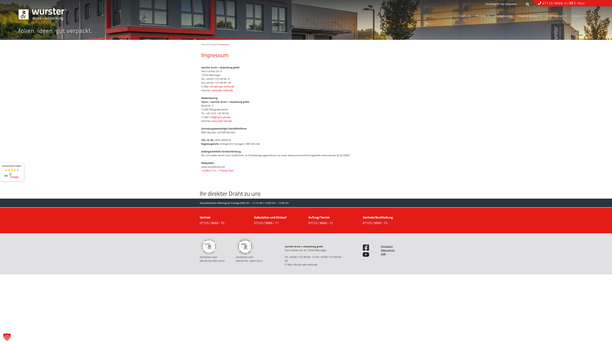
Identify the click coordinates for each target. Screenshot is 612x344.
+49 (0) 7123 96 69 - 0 (301, 257)
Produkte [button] (481, 16)
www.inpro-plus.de (221, 121)
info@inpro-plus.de (220, 117)
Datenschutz (388, 250)
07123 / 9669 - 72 (320, 222)
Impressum (387, 246)
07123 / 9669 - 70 (212, 222)
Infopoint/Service (527, 16)
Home (204, 44)
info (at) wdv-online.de (305, 264)
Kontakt (576, 16)
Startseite (465, 16)
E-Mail (579, 3)
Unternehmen (554, 16)
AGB (383, 254)
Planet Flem (227, 170)
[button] (7, 337)
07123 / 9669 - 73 (375, 222)
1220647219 (208, 170)
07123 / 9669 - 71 (266, 222)
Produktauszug (503, 16)
